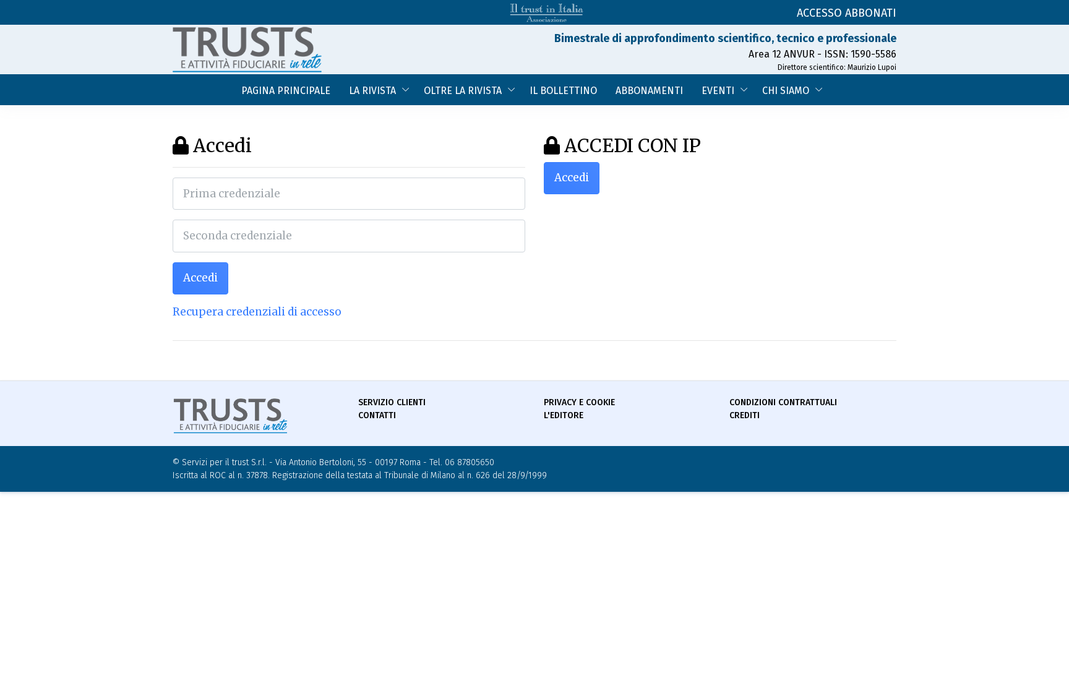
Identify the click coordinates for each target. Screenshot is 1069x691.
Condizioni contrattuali (783, 402)
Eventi (718, 91)
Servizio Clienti (392, 402)
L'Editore (563, 415)
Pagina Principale (285, 91)
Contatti (377, 415)
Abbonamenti (649, 91)
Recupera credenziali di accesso (257, 312)
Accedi (200, 278)
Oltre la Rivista (463, 91)
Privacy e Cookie (579, 402)
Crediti (744, 415)
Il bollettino (563, 91)
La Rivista (372, 91)
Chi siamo (785, 91)
